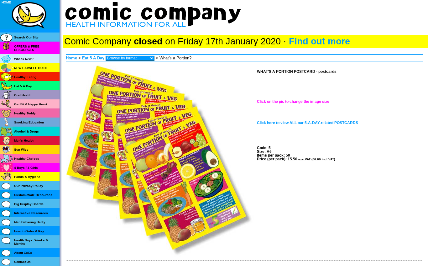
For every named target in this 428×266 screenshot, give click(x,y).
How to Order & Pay (29, 231)
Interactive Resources (31, 213)
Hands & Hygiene (27, 176)
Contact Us (22, 261)
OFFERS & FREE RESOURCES (26, 48)
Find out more (319, 41)
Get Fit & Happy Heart (30, 104)
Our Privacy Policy (28, 186)
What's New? (24, 59)
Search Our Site (26, 37)
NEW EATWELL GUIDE (31, 68)
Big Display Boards (29, 204)
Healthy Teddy (25, 113)
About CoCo (23, 252)
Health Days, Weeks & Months (31, 241)
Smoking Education (29, 122)
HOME (6, 2)
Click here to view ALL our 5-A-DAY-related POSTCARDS (307, 123)
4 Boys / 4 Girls (26, 167)
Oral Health (22, 95)
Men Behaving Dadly (29, 222)
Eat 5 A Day (93, 58)
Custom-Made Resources (33, 195)
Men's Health (24, 140)
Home (71, 58)
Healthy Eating (25, 77)
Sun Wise (21, 149)
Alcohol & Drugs (26, 131)
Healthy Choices (26, 158)
